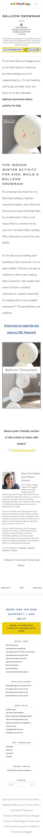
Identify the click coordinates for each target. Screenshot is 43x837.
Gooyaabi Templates (28, 826)
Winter (21, 565)
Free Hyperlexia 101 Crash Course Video (20, 652)
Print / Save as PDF (23, 450)
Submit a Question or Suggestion (18, 723)
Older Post (37, 588)
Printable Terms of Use (14, 733)
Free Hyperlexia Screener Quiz (17, 655)
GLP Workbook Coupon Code (17, 696)
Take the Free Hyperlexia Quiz (17, 719)
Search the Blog (12, 668)
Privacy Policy (11, 726)
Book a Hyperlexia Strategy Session (19, 716)
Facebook (5, 550)
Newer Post (5, 588)
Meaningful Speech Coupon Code (18, 685)
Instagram (22, 548)
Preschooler (21, 559)
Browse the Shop (12, 665)
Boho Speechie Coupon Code (17, 692)
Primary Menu (36, 4)
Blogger (28, 831)
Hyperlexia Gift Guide (14, 662)
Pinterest (31, 548)
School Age (34, 559)
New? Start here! (12, 645)
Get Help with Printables (15, 713)
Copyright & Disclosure (14, 729)
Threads (14, 550)
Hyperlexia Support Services (16, 658)
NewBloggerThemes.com (26, 821)
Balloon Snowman (21, 16)
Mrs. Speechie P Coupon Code (17, 689)
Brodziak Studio (22, 815)
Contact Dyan (11, 709)
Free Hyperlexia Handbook (16, 648)
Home (22, 588)
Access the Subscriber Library (17, 672)
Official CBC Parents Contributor (19, 770)
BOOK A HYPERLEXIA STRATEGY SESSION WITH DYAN (21, 628)
